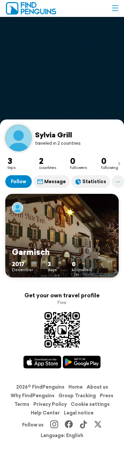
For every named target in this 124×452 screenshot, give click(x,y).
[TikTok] (83, 424)
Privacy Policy (50, 404)
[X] (98, 424)
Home (75, 387)
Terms (21, 404)
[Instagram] (54, 424)
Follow (18, 181)
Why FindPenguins (33, 395)
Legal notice (79, 413)
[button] (115, 8)
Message (55, 181)
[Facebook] (69, 424)
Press (106, 395)
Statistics (94, 181)
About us (97, 387)
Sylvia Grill (53, 135)
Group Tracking (77, 395)
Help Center (45, 413)
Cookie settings (90, 404)
